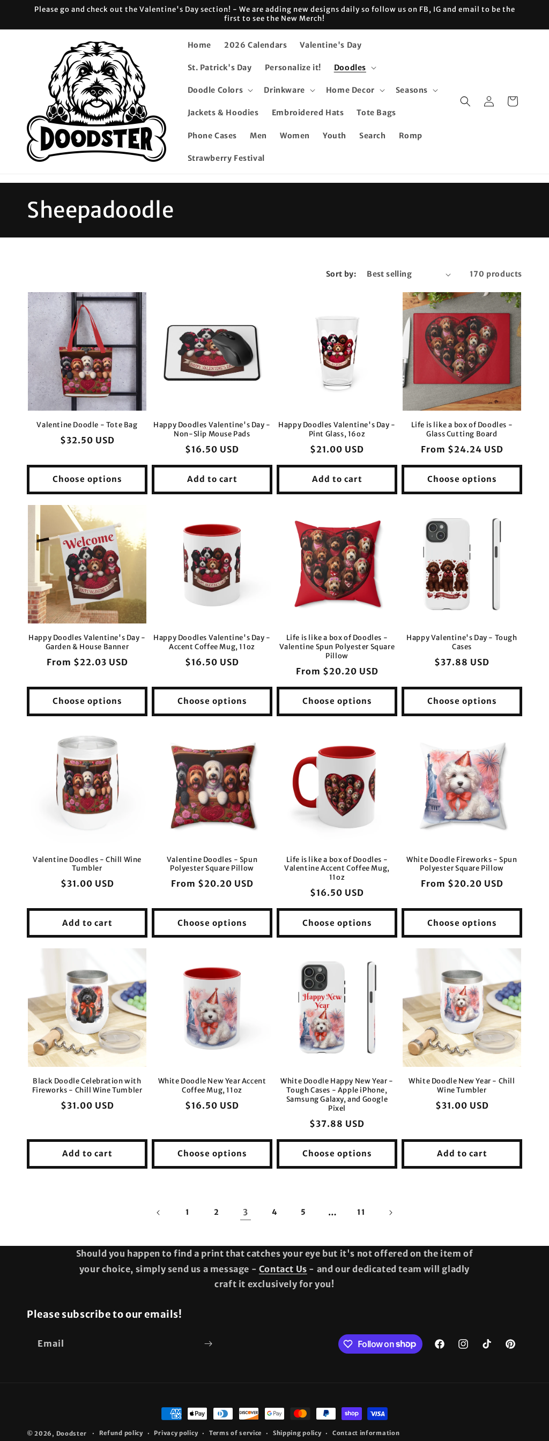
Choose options (87, 479)
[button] (354, 67)
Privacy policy (176, 1433)
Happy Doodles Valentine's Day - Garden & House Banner (87, 642)
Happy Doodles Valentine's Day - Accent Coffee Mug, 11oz (212, 642)
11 (361, 1212)
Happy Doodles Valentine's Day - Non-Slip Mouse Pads (212, 430)
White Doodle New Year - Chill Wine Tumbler (462, 1086)
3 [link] (245, 1212)
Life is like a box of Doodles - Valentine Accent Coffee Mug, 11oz (337, 869)
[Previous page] (158, 1212)
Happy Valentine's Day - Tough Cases (461, 642)
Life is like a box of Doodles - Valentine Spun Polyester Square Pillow (337, 647)
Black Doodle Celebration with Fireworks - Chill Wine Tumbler (87, 1086)
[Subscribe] (208, 1344)
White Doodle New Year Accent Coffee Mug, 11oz (212, 1086)
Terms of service (235, 1433)
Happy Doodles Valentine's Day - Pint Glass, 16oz (337, 430)
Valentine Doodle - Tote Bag (86, 425)
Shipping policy (297, 1433)
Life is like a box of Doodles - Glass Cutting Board (462, 430)
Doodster (72, 1433)
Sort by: (341, 274)
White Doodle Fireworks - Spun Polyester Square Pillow (461, 864)
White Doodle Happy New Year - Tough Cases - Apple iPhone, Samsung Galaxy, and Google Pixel (336, 1095)
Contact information (365, 1433)
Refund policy (121, 1433)
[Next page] (390, 1212)
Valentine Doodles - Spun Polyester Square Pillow (212, 864)
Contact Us (283, 1269)
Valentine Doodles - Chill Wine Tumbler (87, 864)
